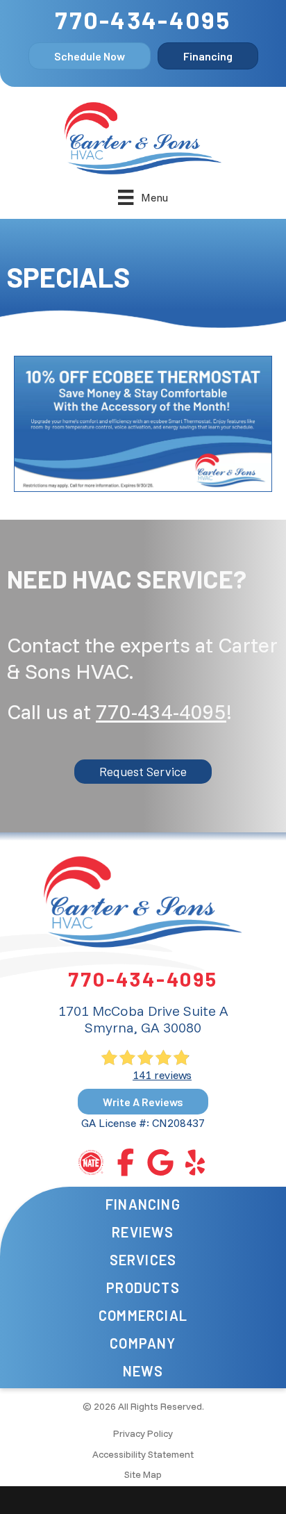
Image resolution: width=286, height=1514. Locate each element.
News (143, 1371)
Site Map (143, 1474)
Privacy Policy (143, 1433)
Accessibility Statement (143, 1454)
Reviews (143, 1232)
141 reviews (162, 1075)
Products (143, 1287)
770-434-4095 (142, 19)
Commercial (143, 1315)
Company (143, 1343)
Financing (143, 1204)
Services (143, 1260)
